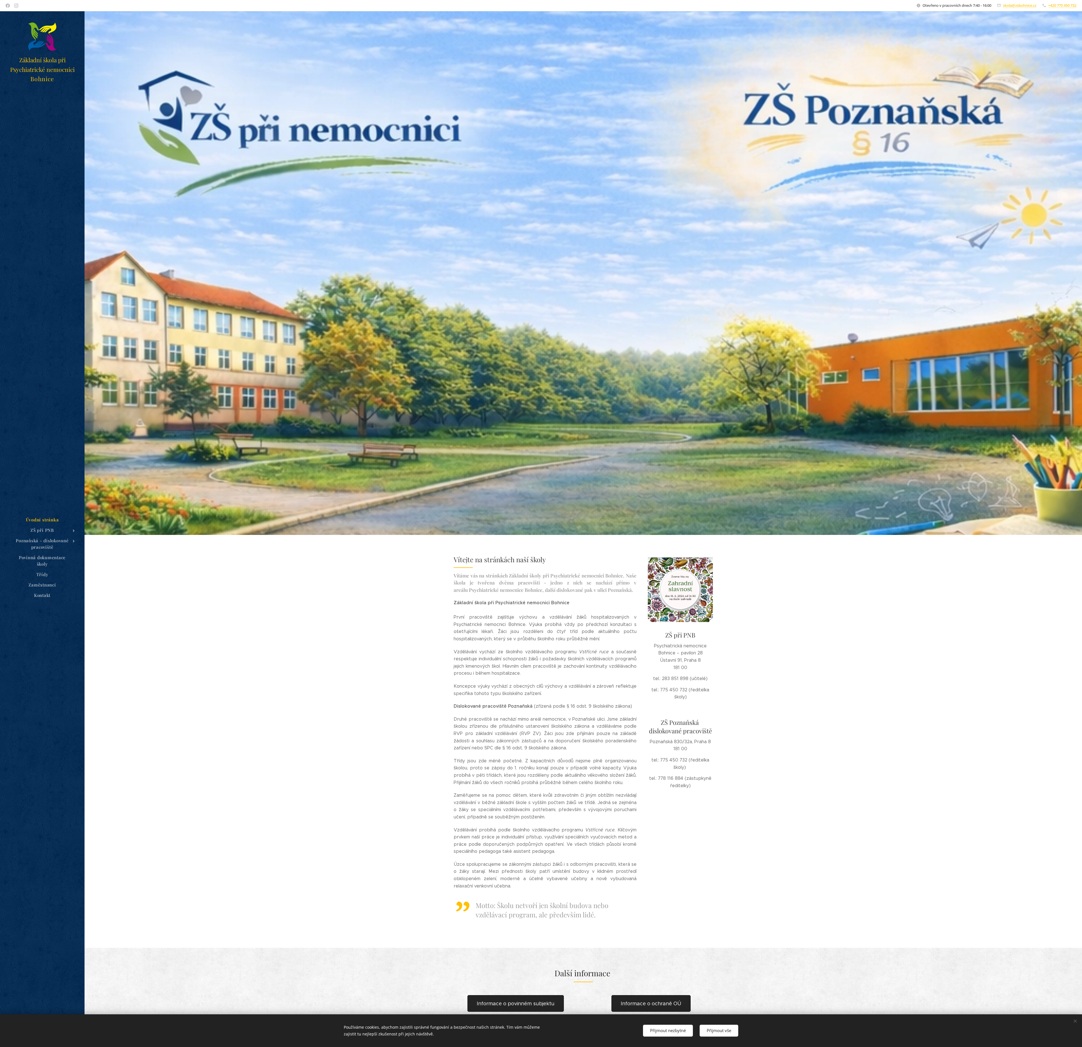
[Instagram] (16, 5)
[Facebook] (7, 5)
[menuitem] (42, 520)
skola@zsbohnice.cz (1019, 5)
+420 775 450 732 (1062, 5)
